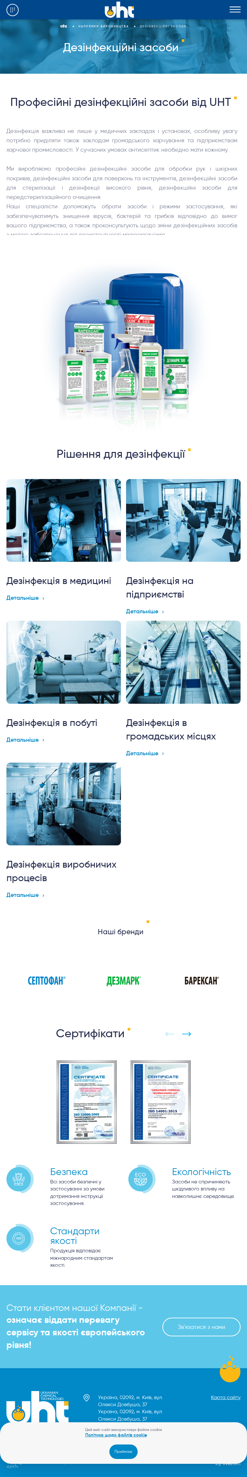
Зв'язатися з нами (201, 1327)
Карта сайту (226, 1397)
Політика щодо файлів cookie (116, 1435)
